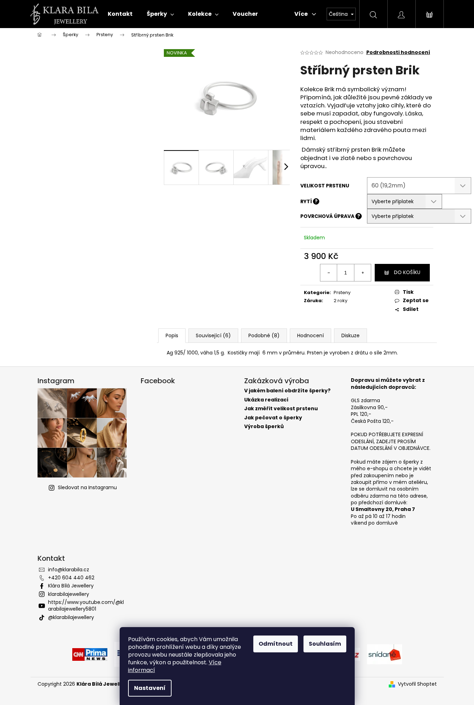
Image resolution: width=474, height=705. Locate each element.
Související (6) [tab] (213, 335)
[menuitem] (120, 14)
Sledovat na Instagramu (87, 487)
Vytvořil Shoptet (417, 684)
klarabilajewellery (68, 594)
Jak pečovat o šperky (273, 417)
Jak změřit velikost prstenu (281, 408)
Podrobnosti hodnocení (398, 52)
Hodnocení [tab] (310, 335)
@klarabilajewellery (71, 617)
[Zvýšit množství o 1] (362, 272)
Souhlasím (325, 644)
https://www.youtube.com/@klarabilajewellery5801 (86, 605)
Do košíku (407, 272)
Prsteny (342, 292)
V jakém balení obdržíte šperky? (287, 390)
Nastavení (150, 688)
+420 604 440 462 (71, 577)
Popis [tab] (172, 335)
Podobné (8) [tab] (264, 335)
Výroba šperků (264, 426)
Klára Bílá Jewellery (71, 585)
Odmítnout (276, 644)
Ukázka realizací (266, 400)
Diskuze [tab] (350, 335)
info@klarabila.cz (68, 569)
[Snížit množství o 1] (328, 272)
